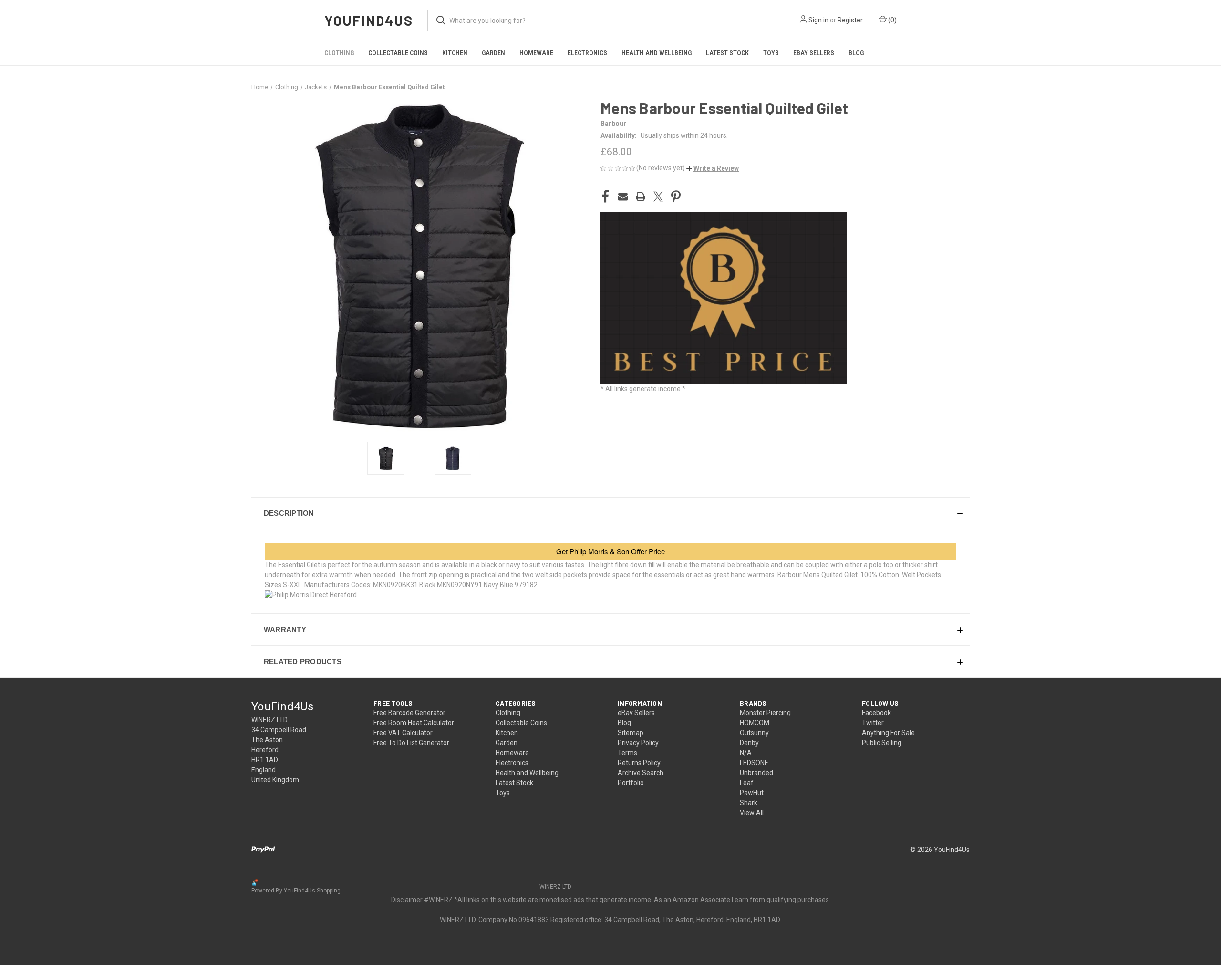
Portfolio (631, 783)
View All (752, 813)
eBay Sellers (813, 53)
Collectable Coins (398, 53)
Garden (493, 53)
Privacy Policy (638, 743)
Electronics (587, 53)
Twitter (873, 722)
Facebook (876, 712)
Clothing (339, 53)
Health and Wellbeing (656, 53)
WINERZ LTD (555, 886)
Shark (748, 803)
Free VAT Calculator (403, 733)
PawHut (752, 793)
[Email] (623, 196)
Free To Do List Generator (411, 743)
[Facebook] (605, 196)
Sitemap (630, 733)
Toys (771, 53)
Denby (749, 743)
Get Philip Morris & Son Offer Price (610, 551)
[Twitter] (658, 196)
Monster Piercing (765, 712)
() (892, 20)
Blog (856, 53)
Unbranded (756, 773)
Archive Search (640, 773)
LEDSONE (754, 763)
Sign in (818, 20)
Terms (627, 753)
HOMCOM (754, 722)
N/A (746, 753)
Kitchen (454, 53)
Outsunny (754, 733)
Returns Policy (639, 763)
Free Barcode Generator (409, 712)
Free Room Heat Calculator (413, 722)
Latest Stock (727, 53)
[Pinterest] (676, 196)
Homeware (536, 53)
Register (850, 20)
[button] (712, 168)
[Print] (640, 196)
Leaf (747, 783)
